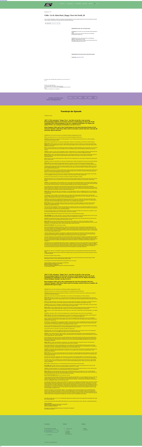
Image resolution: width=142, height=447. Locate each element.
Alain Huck (79, 57)
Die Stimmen (78, 3)
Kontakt (90, 3)
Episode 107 (46, 11)
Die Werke (85, 3)
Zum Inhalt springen (3, 0)
